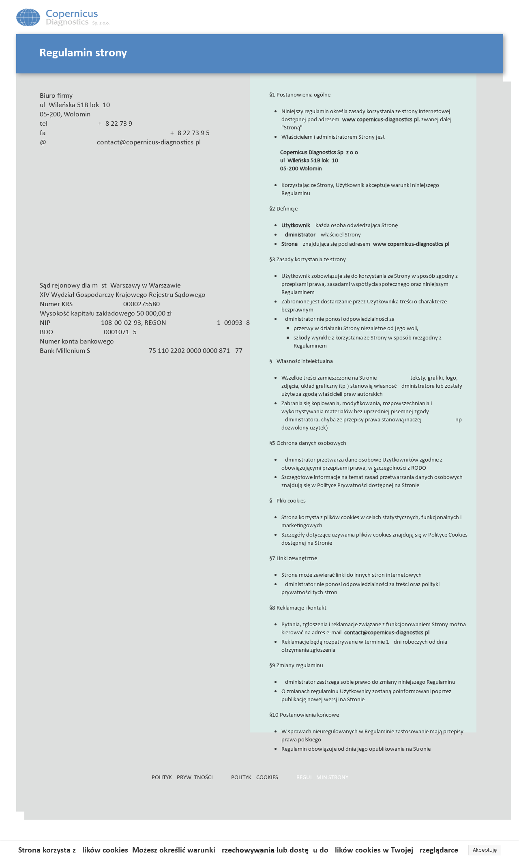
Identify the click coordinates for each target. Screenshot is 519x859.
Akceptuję (485, 849)
